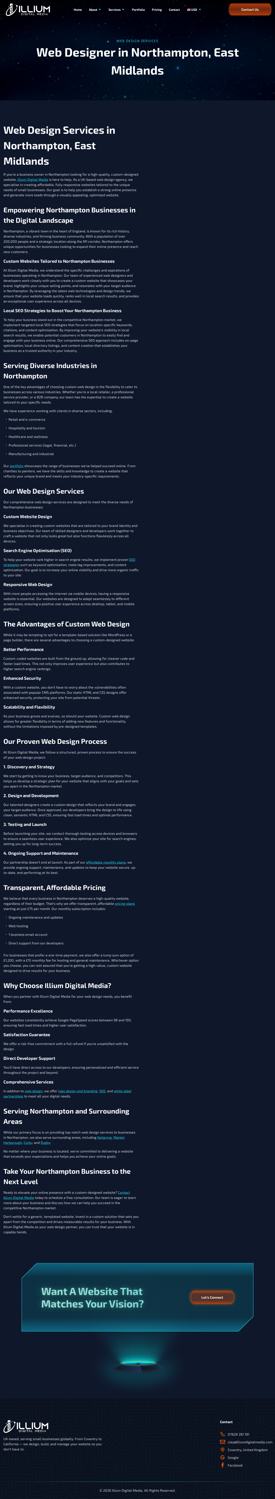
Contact (174, 9)
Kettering (104, 1137)
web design (34, 1091)
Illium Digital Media (33, 179)
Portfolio (138, 9)
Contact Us (250, 9)
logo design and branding (78, 1091)
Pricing (157, 9)
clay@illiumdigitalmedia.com (250, 1442)
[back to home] (28, 9)
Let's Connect (212, 1297)
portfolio (16, 466)
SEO (102, 1091)
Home (78, 9)
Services (114, 9)
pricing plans (125, 903)
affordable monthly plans (106, 862)
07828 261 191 (238, 1434)
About (93, 9)
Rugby (45, 1142)
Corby (28, 1142)
